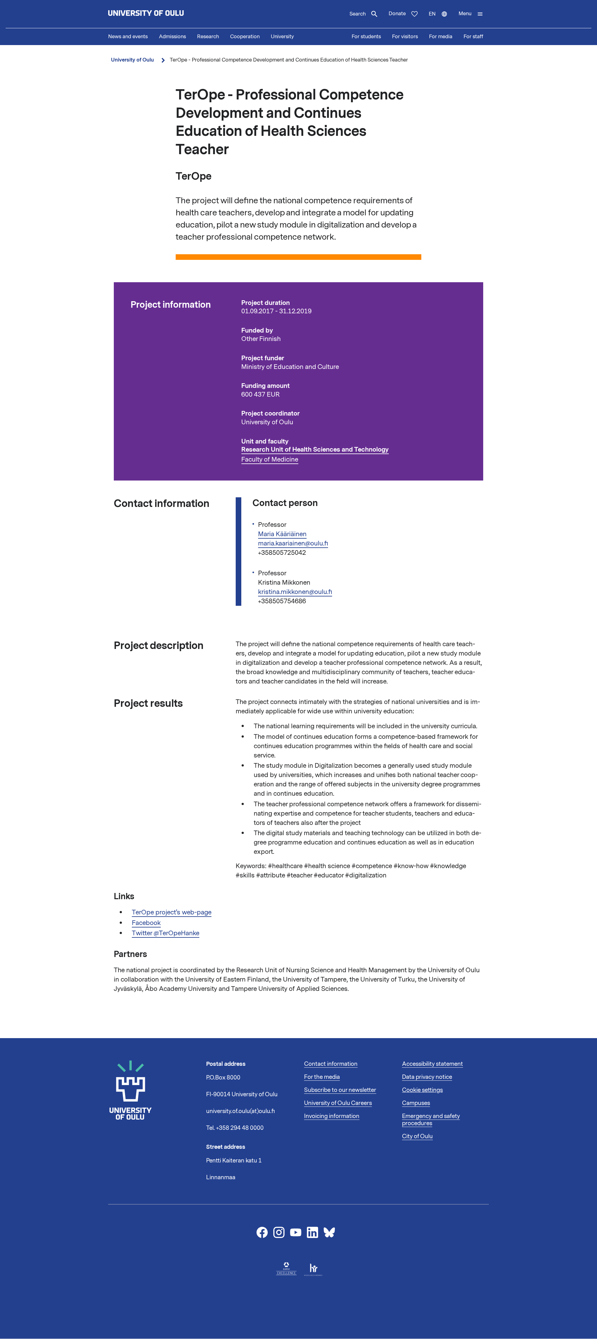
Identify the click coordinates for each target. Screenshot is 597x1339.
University (282, 36)
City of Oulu (417, 1136)
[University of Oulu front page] (160, 14)
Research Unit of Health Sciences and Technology (315, 449)
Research (208, 36)
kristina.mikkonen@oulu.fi (295, 591)
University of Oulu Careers (338, 1103)
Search (357, 14)
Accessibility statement (432, 1064)
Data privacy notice (427, 1077)
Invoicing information (331, 1116)
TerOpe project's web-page (171, 912)
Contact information (331, 1064)
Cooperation (245, 36)
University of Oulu (132, 59)
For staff (473, 36)
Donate (397, 13)
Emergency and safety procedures (431, 1120)
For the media (322, 1077)
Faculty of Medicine (269, 459)
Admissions (172, 36)
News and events (128, 36)
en (441, 19)
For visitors (405, 36)
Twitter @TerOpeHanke (165, 933)
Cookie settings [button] (422, 1090)
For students (366, 36)
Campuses (416, 1103)
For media (440, 36)
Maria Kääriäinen (282, 534)
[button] (471, 14)
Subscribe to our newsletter (340, 1090)
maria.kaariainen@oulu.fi (293, 543)
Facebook (146, 922)
